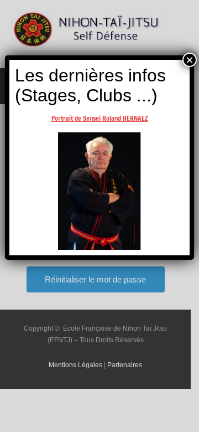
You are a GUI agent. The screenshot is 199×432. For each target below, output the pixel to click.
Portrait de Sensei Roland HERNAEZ (99, 118)
